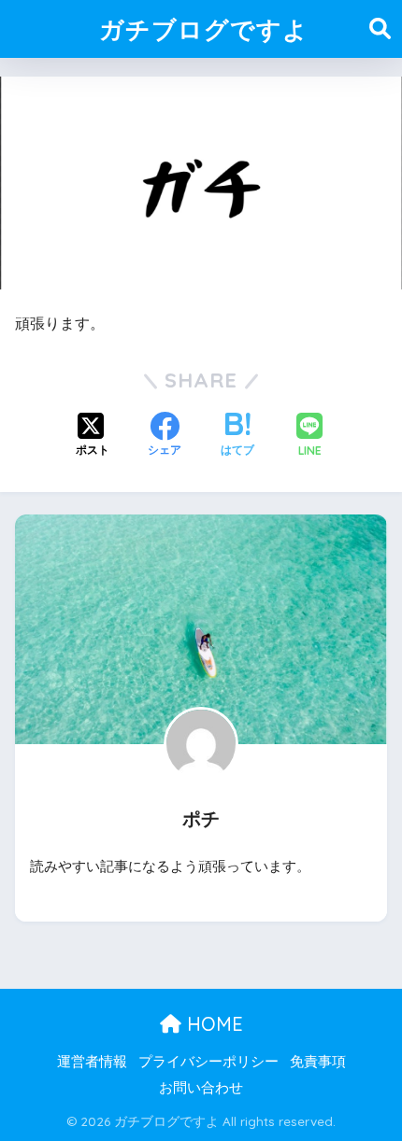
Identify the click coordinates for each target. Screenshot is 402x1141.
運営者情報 (92, 1061)
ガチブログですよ (204, 29)
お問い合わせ (201, 1087)
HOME (212, 1023)
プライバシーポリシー (208, 1061)
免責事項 (318, 1061)
